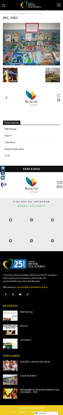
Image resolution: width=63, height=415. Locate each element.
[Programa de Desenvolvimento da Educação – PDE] (10, 393)
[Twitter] (27, 294)
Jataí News (10, 142)
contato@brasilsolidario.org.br (32, 287)
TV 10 (7, 156)
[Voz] (3, 173)
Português (42, 413)
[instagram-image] (10, 219)
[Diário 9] (10, 330)
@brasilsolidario (31, 205)
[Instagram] (13, 294)
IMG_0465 (10, 17)
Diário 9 (8, 136)
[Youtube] (20, 294)
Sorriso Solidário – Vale (21, 13)
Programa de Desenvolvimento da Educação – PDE (39, 390)
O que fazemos (28, 375)
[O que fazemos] (10, 380)
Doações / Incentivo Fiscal (35, 361)
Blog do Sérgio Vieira (14, 149)
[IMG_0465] (31, 64)
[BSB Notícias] (10, 316)
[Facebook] (6, 294)
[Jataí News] (10, 344)
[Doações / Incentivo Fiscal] (10, 366)
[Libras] (3, 168)
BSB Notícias (10, 129)
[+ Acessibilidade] (3, 178)
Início (5, 13)
